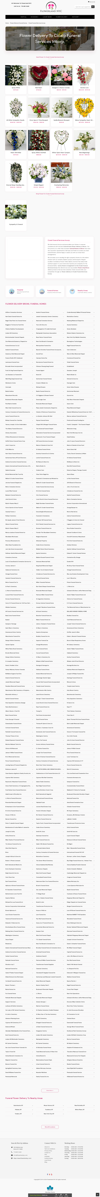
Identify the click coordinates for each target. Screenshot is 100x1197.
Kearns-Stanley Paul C (42, 985)
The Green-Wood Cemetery (44, 860)
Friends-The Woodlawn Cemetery (46, 532)
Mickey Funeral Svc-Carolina (13, 420)
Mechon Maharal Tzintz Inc (13, 744)
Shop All (24, 17)
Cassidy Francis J (10, 512)
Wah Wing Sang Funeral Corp (13, 379)
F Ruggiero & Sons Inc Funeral (75, 520)
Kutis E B (38, 374)
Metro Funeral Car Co (11, 582)
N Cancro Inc (70, 703)
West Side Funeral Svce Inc (13, 408)
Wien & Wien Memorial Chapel (76, 354)
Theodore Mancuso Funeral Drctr (76, 1051)
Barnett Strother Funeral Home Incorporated (49, 350)
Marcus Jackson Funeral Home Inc (77, 416)
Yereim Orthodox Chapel (43, 811)
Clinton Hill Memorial (11, 748)
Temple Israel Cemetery (43, 686)
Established (70, 366)
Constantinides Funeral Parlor (75, 786)
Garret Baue (70, 474)
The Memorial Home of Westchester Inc (78, 607)
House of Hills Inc (10, 815)
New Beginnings (84, 153)
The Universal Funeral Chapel (44, 428)
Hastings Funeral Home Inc (74, 678)
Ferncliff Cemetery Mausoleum (76, 536)
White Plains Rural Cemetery (13, 649)
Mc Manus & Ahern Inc (42, 462)
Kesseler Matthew (41, 1072)
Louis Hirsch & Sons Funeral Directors (47, 499)
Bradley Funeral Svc (72, 615)
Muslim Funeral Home (73, 1064)
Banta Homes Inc (10, 989)
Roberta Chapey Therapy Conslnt (77, 470)
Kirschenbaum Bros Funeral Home (15, 927)
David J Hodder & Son (11, 665)
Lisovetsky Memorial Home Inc (45, 927)
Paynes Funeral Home (42, 420)
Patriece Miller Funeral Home (44, 595)
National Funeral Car (73, 798)
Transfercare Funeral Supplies (45, 964)
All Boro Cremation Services (13, 312)
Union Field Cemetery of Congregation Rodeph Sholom (19, 786)
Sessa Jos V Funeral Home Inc (45, 923)
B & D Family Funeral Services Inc (45, 524)
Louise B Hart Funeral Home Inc (14, 595)
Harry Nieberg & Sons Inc (74, 923)
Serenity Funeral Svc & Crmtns (45, 453)
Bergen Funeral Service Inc (74, 906)
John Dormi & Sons (10, 499)
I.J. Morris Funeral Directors (13, 590)
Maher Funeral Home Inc (43, 620)
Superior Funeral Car (42, 640)
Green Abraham (71, 329)
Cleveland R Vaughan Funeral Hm (45, 973)
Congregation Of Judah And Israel (46, 329)
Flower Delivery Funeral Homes (18, 23)
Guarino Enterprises (42, 632)
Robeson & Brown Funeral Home (76, 840)
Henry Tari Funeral (41, 740)
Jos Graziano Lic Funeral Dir (13, 374)
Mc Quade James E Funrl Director (15, 520)
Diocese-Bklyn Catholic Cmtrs (76, 1002)
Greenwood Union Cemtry (13, 632)
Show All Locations (50, 1127)
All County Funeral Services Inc (14, 611)
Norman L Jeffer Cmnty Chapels (76, 856)
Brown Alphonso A (10, 910)
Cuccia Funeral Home (42, 653)
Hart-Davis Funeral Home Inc (13, 453)
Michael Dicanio (40, 387)
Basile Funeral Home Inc (43, 391)
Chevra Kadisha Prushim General (76, 865)
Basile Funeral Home (73, 890)
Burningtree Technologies (74, 341)
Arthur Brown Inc (10, 836)
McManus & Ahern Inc (73, 462)
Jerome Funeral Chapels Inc (13, 482)
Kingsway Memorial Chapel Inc (76, 898)
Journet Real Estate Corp (43, 806)
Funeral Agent (40, 370)
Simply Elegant (39, 185)
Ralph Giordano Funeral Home (45, 503)
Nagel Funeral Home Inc (74, 345)
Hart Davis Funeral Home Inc (13, 316)
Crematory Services (11, 557)
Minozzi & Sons (71, 682)
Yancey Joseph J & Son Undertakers (16, 424)
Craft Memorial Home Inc (74, 620)
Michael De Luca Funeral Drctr (14, 902)
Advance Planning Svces (12, 1018)
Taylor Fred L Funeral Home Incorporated (48, 823)
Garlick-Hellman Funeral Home (76, 549)
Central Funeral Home (42, 578)
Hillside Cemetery (10, 607)
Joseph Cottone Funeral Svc (75, 939)
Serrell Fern (39, 354)
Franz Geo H (70, 715)
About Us (47, 1147)
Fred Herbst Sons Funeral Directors (15, 790)
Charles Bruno (71, 1018)
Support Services (10, 1002)
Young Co (39, 711)
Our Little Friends (72, 736)
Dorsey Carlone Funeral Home (45, 603)
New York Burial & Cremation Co (45, 943)
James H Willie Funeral (73, 748)
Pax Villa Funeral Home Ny (43, 919)
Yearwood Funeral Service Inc (14, 919)
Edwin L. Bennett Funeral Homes (76, 636)
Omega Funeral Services (74, 570)
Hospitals (47, 1156)
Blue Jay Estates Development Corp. (78, 574)
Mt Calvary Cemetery (73, 644)
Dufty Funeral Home (73, 827)
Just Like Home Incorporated (13, 549)
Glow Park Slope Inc (11, 848)
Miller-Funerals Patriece (43, 582)
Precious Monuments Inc (12, 541)
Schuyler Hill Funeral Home (44, 520)
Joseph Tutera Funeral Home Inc (76, 624)
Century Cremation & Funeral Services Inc (17, 412)
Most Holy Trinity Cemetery (44, 765)
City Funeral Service (42, 495)
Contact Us (47, 1152)
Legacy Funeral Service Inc (74, 524)
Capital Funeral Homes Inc (74, 952)
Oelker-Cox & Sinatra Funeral (44, 570)
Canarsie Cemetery (42, 968)
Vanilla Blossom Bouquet (62, 120)
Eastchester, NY (18, 1105)
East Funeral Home (10, 881)
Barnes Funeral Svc (10, 819)
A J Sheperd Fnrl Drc (73, 968)
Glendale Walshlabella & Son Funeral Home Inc (19, 1031)
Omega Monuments (42, 644)
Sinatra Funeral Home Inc (12, 678)
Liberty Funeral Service (73, 516)
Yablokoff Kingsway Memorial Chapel (77, 935)
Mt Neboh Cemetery (73, 1043)
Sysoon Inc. (70, 395)
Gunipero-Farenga (10, 624)
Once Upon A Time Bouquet (39, 120)
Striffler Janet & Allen (73, 632)
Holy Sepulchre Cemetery (74, 698)
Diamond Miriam (10, 1027)
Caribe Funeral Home (11, 956)
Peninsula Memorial (11, 1076)
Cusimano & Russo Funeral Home (76, 894)
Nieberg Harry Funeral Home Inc (14, 931)
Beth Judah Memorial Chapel (75, 723)
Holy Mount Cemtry (72, 690)
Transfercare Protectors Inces (76, 823)
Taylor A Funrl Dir (10, 1051)
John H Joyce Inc (10, 445)
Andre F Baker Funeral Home (75, 649)
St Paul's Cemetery (11, 586)
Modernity (8, 943)
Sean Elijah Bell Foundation (75, 1068)
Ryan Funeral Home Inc (42, 707)
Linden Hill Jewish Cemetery (44, 1035)
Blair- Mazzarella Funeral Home (76, 848)
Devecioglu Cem (41, 399)
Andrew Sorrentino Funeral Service (15, 952)
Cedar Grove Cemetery (43, 545)
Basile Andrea (9, 391)
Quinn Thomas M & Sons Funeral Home (78, 719)
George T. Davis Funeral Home (45, 698)
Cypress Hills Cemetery (12, 777)
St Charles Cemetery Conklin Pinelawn (47, 1010)
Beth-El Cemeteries (73, 769)
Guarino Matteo (10, 898)
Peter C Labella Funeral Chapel (14, 823)
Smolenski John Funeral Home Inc (46, 732)
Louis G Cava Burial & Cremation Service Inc (18, 561)
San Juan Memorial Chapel (44, 890)
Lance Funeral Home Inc (12, 416)
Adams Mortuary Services (43, 1068)
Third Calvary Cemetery (74, 711)
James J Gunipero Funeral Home (45, 624)
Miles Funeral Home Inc (43, 840)
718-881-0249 (25, 6)
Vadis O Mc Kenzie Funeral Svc (45, 844)
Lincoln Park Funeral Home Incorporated (48, 682)
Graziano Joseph (72, 370)
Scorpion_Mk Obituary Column (76, 815)
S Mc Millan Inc (9, 449)
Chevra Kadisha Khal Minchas (44, 865)
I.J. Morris (39, 993)
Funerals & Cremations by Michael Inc (47, 478)
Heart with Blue (16, 153)
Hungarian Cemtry (41, 1031)
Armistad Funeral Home (43, 952)
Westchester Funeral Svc (12, 636)
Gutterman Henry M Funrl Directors (15, 458)
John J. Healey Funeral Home (44, 898)
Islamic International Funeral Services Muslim (18, 948)
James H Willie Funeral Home (13, 752)
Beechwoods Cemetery (74, 694)
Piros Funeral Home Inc (73, 752)
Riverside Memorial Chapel (44, 404)
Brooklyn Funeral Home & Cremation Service (49, 948)
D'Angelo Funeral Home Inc (44, 1022)
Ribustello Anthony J (11, 694)
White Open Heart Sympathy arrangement (61, 153)
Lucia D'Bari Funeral (11, 491)
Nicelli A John (40, 902)
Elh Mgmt (69, 844)
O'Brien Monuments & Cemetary (15, 437)
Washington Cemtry (42, 736)
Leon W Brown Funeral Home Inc (76, 910)
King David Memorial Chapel (44, 566)
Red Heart (38, 88)
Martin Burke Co (71, 374)
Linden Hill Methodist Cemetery (14, 1039)
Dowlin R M (70, 561)
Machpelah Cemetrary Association (46, 333)
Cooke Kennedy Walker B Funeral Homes (78, 312)
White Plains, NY (79, 1109)
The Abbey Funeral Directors (13, 428)
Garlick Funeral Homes (73, 495)
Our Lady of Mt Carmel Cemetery (15, 1010)
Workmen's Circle (10, 383)
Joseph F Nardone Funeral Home (45, 607)
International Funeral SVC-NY (75, 852)
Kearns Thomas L (10, 985)
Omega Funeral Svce (11, 574)
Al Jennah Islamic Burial (43, 848)
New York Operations (73, 993)
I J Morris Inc (70, 586)
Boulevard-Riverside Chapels (14, 399)
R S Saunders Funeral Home (13, 890)
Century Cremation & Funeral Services (47, 852)
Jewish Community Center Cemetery (47, 316)
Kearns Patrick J (71, 981)
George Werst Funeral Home (75, 1027)
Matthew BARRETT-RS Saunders (76, 914)
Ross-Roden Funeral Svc (74, 528)
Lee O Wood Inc (71, 578)
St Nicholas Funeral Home (43, 1047)
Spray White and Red (39, 153)
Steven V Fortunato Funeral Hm (76, 732)
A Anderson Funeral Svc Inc (75, 491)
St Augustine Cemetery (43, 599)
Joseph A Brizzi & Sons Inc (13, 856)
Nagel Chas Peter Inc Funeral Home (15, 320)
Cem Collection (71, 350)
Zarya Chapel (9, 939)
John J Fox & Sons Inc (73, 487)
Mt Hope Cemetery (72, 811)
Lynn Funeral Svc (41, 914)
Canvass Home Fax (41, 358)
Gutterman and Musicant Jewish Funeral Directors (50, 977)
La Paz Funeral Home (73, 478)
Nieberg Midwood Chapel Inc (75, 320)
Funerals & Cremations (43, 516)
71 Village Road (40, 894)
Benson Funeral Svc (11, 1064)
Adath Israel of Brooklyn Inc (13, 794)
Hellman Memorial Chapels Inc (76, 669)
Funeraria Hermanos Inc (74, 777)
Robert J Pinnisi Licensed (12, 860)
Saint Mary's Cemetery (12, 628)
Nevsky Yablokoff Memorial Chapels (77, 927)
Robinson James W (11, 769)
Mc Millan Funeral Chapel (74, 948)
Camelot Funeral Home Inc (13, 578)
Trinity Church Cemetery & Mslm (76, 453)
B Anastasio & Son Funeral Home (15, 806)
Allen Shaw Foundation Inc (13, 545)
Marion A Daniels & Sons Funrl (75, 445)
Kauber (7, 620)
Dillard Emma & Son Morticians (14, 977)
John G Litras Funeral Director (75, 740)
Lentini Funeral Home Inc (43, 458)
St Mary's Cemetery (42, 628)
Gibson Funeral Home (11, 524)
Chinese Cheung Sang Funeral (44, 366)
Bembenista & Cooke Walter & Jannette (17, 827)
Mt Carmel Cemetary (11, 1043)
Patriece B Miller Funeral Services (46, 960)
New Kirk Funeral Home (73, 466)
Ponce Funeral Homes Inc (12, 761)
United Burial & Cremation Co (14, 1056)
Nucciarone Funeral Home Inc (44, 362)
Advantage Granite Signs (43, 678)
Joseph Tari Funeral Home (43, 752)
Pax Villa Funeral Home (73, 960)
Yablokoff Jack (40, 802)
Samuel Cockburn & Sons (74, 532)
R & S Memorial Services (12, 757)
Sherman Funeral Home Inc (75, 931)
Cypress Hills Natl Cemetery (44, 777)
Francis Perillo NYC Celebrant (14, 358)
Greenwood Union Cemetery (75, 628)
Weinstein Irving (71, 428)
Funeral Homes (49, 1158)
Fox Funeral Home (10, 993)
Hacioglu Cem (71, 383)
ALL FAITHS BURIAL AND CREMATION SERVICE (49, 769)
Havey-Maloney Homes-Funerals (15, 669)
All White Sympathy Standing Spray (15, 120)
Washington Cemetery (12, 935)
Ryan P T (69, 707)
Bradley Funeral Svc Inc (43, 636)
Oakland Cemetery (72, 653)
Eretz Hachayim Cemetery (13, 869)
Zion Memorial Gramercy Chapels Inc (16, 341)
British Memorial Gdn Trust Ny (14, 474)
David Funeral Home (42, 719)
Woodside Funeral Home (74, 919)
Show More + (49, 1090)
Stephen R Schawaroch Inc (74, 1047)
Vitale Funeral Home (73, 362)
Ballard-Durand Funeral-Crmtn (45, 557)
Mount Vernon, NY (49, 1105)
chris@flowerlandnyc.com (21, 1155)
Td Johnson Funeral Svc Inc (13, 844)
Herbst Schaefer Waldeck (74, 869)
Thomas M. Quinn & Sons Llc (44, 723)
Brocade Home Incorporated (13, 366)
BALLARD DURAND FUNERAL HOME (77, 611)
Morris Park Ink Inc (72, 512)
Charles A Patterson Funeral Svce (46, 412)
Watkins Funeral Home (73, 977)
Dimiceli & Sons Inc (72, 379)
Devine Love (84, 88)
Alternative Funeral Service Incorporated (48, 433)
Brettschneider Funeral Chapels (14, 337)
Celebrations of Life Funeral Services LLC (48, 773)
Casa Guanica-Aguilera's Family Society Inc (18, 773)
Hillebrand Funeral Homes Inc (75, 1076)
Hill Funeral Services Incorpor (44, 441)
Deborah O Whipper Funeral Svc (76, 973)
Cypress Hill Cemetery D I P (75, 761)
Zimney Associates (11, 433)
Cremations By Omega (73, 557)
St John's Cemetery (11, 1014)
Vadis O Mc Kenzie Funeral (74, 964)
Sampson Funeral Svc (73, 782)
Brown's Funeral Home (42, 885)
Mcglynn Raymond (41, 536)
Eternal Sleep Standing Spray (15, 185)
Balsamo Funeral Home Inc (13, 495)
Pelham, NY (18, 1109)
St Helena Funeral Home (43, 449)
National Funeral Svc (11, 968)
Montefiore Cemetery (42, 856)
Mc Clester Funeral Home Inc (44, 815)
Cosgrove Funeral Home (74, 877)
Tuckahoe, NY (49, 1109)
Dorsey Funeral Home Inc (12, 599)
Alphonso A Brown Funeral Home (14, 885)
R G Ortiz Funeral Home (43, 491)
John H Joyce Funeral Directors (76, 441)
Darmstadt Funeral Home (74, 1022)
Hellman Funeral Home (42, 669)
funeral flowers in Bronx (77, 248)
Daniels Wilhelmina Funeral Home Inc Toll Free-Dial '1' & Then (81, 412)
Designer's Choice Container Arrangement (61, 88)
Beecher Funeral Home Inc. (44, 615)
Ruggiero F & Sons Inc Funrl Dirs (14, 325)
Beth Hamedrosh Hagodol (43, 794)
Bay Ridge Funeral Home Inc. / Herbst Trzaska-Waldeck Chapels (81, 860)
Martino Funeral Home (42, 1006)
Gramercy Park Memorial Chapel (14, 354)
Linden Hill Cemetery (11, 333)
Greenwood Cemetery (73, 728)
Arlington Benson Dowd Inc (75, 1060)
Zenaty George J (41, 1002)
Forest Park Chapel (72, 989)
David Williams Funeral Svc (13, 1072)
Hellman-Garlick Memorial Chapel (15, 553)
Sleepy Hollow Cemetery (12, 640)
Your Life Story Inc (41, 325)
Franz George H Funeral (12, 719)
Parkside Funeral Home (12, 960)
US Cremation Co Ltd (73, 1014)
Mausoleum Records (11, 395)
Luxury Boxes (47, 17)
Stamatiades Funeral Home (13, 723)
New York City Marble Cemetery (76, 337)
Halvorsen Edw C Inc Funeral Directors (47, 881)
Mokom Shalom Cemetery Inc (75, 333)
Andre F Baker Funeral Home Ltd (76, 595)
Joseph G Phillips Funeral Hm (75, 674)
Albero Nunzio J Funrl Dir (12, 711)
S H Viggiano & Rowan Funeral (44, 395)
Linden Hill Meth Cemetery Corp (76, 1035)
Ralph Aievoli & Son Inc (12, 873)
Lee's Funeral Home (42, 649)
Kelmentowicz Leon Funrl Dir (13, 894)
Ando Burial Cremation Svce (75, 802)
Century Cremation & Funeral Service (47, 761)
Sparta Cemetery (41, 553)
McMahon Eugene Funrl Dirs (13, 674)
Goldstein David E (41, 956)
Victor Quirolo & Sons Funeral (14, 507)
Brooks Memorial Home (12, 653)
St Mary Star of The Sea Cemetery (46, 1014)
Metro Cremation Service (12, 487)
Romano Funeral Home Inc (43, 528)
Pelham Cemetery (10, 516)
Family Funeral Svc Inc (42, 1076)
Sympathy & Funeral (16, 224)
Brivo (6, 852)
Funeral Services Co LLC (12, 345)
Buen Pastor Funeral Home (44, 337)
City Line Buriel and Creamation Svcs (78, 773)
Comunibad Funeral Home (43, 877)
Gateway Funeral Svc (42, 836)
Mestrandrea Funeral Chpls (44, 1060)
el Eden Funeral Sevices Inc (44, 1027)
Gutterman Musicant (73, 391)
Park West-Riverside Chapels (75, 399)
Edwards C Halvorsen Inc (12, 923)
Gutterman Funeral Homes (44, 379)
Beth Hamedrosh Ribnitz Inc (13, 865)
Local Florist (48, 1160)
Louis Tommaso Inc (72, 757)
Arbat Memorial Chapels (43, 981)
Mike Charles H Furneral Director (14, 840)
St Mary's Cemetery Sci (43, 657)
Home (7, 23)
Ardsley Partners (72, 545)
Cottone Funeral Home (12, 728)
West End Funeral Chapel (43, 873)
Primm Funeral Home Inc (74, 582)
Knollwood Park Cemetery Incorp (76, 1031)
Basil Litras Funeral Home (12, 615)
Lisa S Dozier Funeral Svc (12, 914)
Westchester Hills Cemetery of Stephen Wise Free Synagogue (19, 690)
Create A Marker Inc (42, 383)
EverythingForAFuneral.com (44, 512)
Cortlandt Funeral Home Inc (13, 981)
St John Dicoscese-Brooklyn (75, 1010)
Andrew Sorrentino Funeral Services (15, 462)
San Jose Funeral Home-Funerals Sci (16, 1047)
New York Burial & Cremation (44, 341)
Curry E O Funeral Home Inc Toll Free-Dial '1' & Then (19, 603)
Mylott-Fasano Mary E (11, 503)
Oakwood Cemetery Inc (12, 570)
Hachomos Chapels (42, 869)
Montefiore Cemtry (72, 316)
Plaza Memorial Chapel (73, 408)
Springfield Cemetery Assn (13, 1068)
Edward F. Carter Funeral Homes (76, 553)
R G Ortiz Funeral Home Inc (13, 811)
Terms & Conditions (50, 1149)
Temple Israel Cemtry (73, 686)
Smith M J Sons (40, 831)
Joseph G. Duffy (10, 831)
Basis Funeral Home (11, 715)
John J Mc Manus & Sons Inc (75, 956)
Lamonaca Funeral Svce (12, 362)
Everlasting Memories (61, 185)
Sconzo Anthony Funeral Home (45, 744)
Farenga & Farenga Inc (42, 665)
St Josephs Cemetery (11, 661)
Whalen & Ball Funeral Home (44, 661)
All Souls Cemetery (41, 611)
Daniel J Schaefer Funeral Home (76, 943)
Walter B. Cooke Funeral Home (14, 478)
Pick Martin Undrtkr (11, 404)
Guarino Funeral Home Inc (43, 819)
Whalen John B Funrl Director (75, 661)
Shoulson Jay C (9, 964)
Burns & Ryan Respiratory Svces (76, 640)
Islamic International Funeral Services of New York (19, 466)
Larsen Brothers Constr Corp (44, 790)
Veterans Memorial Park (43, 561)
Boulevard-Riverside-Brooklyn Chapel (78, 794)
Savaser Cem (40, 931)
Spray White (16, 88)
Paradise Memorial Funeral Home (15, 686)
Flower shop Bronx (83, 268)
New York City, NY (49, 1114)
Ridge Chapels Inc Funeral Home (76, 902)
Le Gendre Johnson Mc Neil (44, 416)
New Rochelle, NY (80, 1105)
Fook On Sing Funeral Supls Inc (14, 370)
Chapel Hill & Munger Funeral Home (46, 424)
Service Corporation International (77, 503)
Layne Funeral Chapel (73, 836)
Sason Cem (70, 404)
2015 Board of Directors (74, 482)
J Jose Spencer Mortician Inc (75, 885)
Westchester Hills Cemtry (43, 690)
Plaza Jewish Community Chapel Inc (46, 408)
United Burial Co (41, 1056)
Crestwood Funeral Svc (73, 358)
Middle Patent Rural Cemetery (45, 549)
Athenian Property (41, 541)
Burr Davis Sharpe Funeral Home (45, 586)
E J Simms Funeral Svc (42, 748)
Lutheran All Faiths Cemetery (13, 1006)
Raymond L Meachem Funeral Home (15, 782)
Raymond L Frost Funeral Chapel (45, 437)
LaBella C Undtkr (72, 819)
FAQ (46, 1154)
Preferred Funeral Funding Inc (75, 420)
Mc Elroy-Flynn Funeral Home (75, 566)
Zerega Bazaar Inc (72, 507)
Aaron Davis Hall (71, 449)
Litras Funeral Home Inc (43, 1064)
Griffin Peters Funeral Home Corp (15, 441)
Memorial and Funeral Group (44, 798)
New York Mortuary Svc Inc (74, 433)
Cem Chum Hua (9, 877)
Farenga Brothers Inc (73, 665)
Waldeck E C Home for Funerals (76, 790)
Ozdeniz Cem (40, 470)
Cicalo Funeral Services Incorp (45, 487)
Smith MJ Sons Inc (72, 831)
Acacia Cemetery (72, 325)
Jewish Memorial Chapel (12, 682)
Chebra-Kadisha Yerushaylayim (14, 329)
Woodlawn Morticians (11, 536)
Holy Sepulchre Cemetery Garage (15, 703)
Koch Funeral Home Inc (12, 1035)
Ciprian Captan (9, 644)
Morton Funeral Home (73, 1039)
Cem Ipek (8, 387)
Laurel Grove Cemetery (43, 694)
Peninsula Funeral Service (74, 1072)
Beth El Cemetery (41, 1018)
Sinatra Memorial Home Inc (44, 674)
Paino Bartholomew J (11, 707)
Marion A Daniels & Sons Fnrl (44, 445)
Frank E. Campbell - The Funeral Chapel (78, 424)
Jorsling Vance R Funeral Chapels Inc (16, 765)
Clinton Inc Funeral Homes (74, 599)
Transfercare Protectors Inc (44, 906)
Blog (46, 1162)
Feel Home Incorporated (43, 715)
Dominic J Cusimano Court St (44, 728)
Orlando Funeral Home (73, 806)
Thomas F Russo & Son (12, 736)
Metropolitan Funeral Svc (43, 345)
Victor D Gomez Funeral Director (45, 757)
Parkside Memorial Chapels (13, 997)
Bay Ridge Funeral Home (43, 786)
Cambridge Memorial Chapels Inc (76, 873)
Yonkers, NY (18, 1114)
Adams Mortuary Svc (73, 881)
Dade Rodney (71, 437)
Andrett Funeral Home (42, 312)
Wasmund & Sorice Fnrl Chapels (76, 1056)
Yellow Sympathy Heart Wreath (84, 120)
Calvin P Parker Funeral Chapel (14, 973)
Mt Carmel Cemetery (42, 1043)
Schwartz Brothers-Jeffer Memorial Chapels (80, 590)
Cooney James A (10, 566)
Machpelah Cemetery (42, 1039)
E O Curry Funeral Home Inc (75, 603)
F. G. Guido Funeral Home (43, 939)
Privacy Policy (48, 1150)
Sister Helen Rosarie (73, 387)
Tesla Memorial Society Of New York (46, 1051)
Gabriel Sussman (10, 470)
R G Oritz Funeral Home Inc (75, 541)
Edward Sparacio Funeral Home (14, 740)
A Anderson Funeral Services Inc (45, 574)
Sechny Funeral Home (73, 657)
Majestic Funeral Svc (11, 1060)
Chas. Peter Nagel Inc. (42, 474)
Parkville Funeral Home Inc (13, 732)
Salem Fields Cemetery (43, 782)
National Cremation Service (44, 320)
